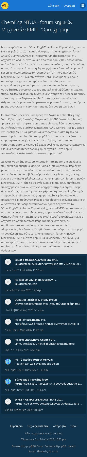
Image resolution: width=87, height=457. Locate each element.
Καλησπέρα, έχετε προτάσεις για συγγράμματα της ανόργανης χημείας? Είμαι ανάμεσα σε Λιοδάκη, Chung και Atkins (48, 383)
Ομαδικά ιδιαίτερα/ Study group (36, 300)
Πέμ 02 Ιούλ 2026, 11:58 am (27, 270)
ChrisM (9, 410)
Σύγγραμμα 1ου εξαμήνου (31, 379)
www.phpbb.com (11, 136)
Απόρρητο (59, 426)
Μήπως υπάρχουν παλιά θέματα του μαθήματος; (45, 343)
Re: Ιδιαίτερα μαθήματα (30, 319)
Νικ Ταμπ (10, 370)
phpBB (30, 446)
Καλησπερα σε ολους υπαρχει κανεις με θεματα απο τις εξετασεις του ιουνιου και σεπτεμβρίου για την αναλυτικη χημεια (48, 403)
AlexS (8, 330)
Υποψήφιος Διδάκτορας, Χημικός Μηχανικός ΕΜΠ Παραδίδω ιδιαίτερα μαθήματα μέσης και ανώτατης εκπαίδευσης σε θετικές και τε (48, 324)
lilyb (7, 350)
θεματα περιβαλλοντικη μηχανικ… (37, 260)
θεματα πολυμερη (26, 284)
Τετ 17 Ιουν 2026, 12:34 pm (27, 290)
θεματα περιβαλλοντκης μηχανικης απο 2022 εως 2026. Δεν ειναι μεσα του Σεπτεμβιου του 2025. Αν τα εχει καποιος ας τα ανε (48, 264)
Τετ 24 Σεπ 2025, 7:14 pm (28, 410)
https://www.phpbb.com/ (46, 153)
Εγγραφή (69, 5)
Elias (7, 310)
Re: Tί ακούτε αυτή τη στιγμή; (34, 359)
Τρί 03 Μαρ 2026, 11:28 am (27, 330)
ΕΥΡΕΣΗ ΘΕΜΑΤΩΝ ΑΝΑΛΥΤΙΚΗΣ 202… (39, 399)
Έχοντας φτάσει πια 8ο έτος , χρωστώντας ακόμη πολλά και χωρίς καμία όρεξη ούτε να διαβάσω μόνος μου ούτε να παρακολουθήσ (48, 304)
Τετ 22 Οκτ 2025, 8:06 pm (31, 390)
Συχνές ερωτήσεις (38, 426)
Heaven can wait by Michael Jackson (37, 363)
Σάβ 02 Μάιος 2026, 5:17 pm (27, 310)
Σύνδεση (53, 5)
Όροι (74, 426)
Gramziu (53, 451)
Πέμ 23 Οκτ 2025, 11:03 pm (32, 370)
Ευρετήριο (16, 426)
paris (8, 270)
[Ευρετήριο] (4, 5)
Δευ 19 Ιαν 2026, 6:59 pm (25, 350)
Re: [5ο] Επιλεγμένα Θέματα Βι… (35, 339)
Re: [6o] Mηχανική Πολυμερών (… (35, 280)
